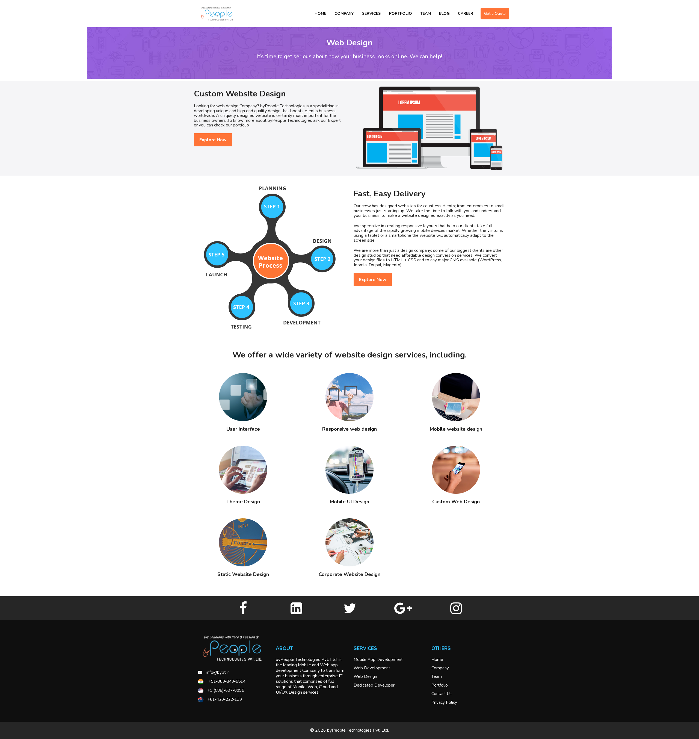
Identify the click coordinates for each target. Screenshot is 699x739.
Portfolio (400, 13)
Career (465, 13)
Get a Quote (495, 13)
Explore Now (213, 140)
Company (344, 13)
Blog (444, 13)
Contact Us (441, 693)
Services (371, 13)
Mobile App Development (378, 659)
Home (320, 13)
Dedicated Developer (374, 685)
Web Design (365, 676)
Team (425, 13)
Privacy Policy (444, 702)
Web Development (372, 668)
